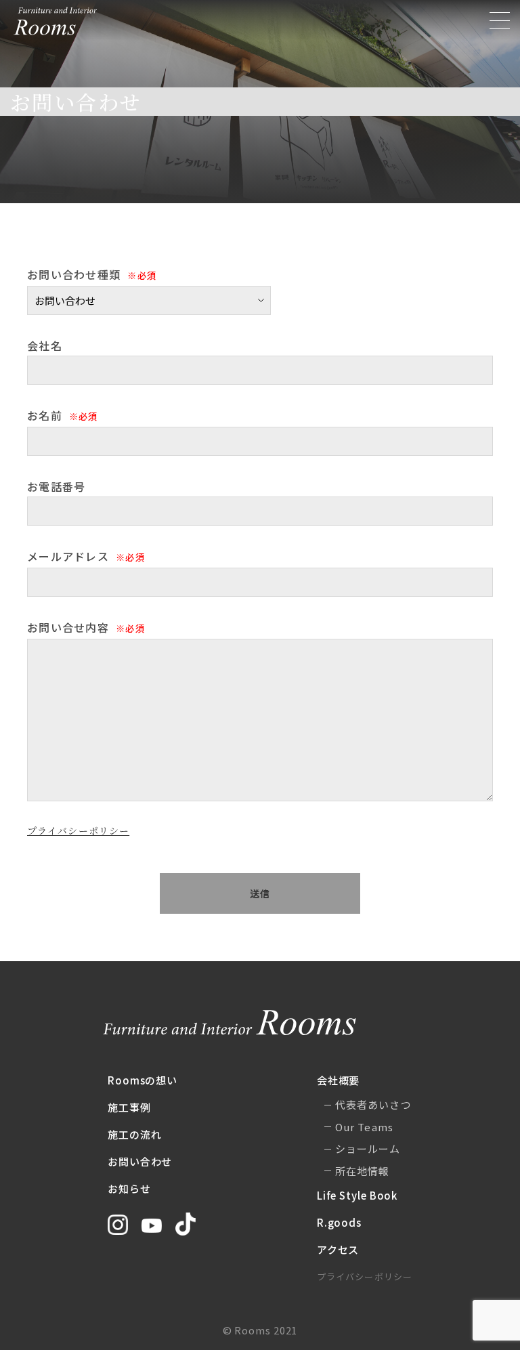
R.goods (339, 1222)
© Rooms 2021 (260, 1330)
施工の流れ (135, 1134)
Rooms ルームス (56, 21)
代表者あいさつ (373, 1104)
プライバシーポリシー (78, 830)
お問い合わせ (140, 1161)
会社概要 (338, 1080)
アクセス (338, 1249)
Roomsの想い (142, 1080)
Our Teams (364, 1127)
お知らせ (129, 1188)
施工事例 (129, 1107)
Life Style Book (357, 1195)
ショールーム (368, 1148)
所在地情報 (362, 1171)
